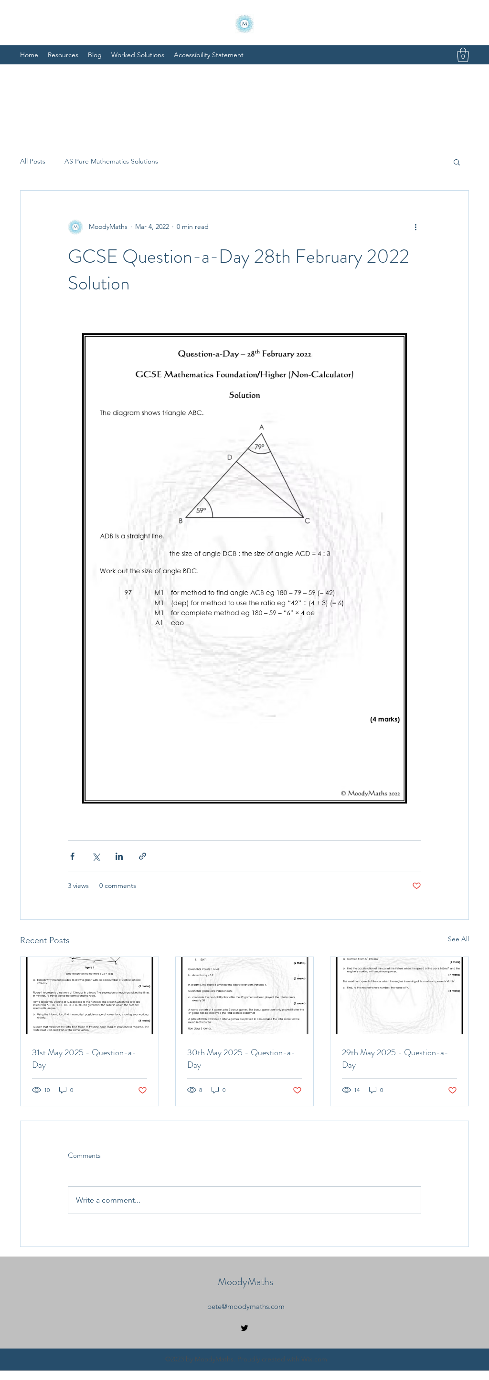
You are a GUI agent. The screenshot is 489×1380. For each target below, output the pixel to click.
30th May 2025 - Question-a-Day (241, 1058)
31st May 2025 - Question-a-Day (84, 1058)
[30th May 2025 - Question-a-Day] (245, 995)
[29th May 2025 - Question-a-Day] (399, 995)
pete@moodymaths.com (246, 1306)
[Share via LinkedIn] (119, 856)
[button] (463, 55)
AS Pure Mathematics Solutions (111, 161)
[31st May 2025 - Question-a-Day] (90, 995)
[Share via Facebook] (72, 856)
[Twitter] (244, 1328)
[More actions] (415, 227)
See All (458, 939)
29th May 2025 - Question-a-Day (395, 1058)
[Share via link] (142, 856)
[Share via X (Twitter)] (95, 856)
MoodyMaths (245, 1281)
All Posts (32, 161)
